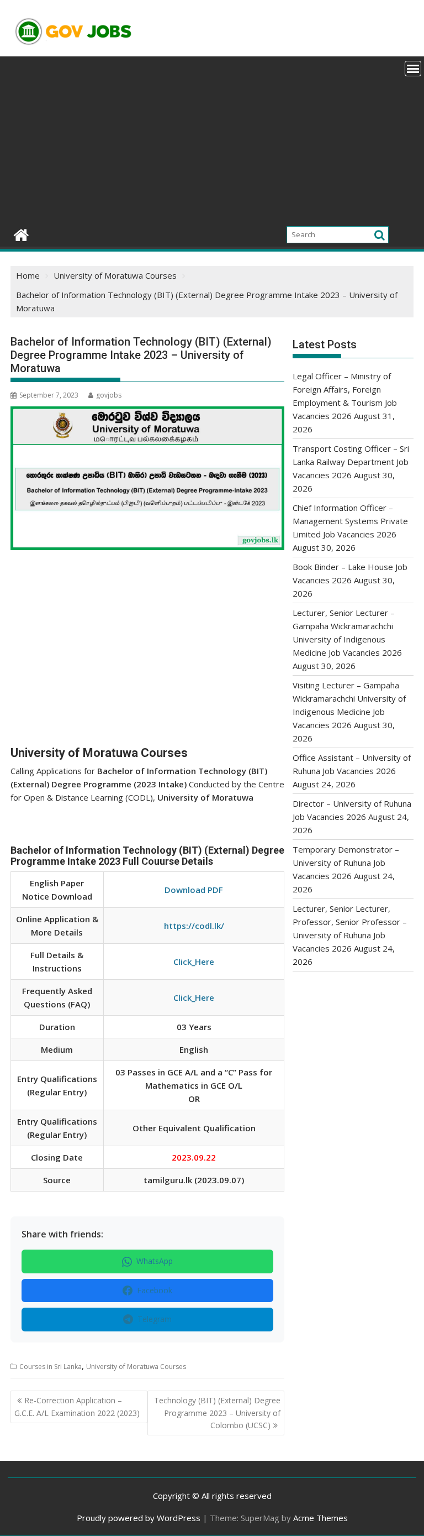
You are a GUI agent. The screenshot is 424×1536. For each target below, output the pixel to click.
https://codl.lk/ (194, 925)
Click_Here (193, 961)
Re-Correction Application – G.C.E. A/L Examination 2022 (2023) (77, 1406)
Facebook (154, 1290)
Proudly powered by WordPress (138, 1517)
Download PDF (194, 889)
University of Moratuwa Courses (136, 1366)
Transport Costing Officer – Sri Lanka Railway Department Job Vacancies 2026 (351, 461)
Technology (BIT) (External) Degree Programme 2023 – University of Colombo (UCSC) (217, 1412)
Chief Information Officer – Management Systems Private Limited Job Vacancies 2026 (350, 521)
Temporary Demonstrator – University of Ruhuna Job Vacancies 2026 (346, 862)
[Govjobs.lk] (21, 234)
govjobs (108, 395)
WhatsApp (154, 1261)
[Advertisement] (212, 139)
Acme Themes (320, 1517)
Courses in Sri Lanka (50, 1366)
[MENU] (413, 68)
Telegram (154, 1319)
